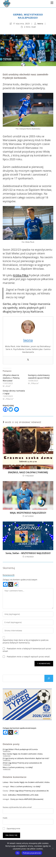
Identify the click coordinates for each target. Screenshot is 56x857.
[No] (52, 848)
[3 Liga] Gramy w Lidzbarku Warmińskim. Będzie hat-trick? (26, 758)
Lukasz (5, 782)
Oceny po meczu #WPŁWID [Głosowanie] (26, 799)
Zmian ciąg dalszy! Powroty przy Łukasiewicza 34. (22, 763)
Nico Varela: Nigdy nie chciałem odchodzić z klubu (23, 754)
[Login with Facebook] (5, 584)
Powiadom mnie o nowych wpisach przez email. (28, 656)
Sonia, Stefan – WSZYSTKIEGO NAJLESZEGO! (28, 553)
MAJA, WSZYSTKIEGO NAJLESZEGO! (28, 512)
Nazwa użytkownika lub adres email (17, 807)
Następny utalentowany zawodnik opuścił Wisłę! (39, 376)
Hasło (5, 818)
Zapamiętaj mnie (13, 828)
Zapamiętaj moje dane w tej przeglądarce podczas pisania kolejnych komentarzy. (26, 641)
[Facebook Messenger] (16, 409)
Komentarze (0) (8, 575)
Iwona (40, 23)
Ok (17, 853)
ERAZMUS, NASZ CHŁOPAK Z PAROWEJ (28, 472)
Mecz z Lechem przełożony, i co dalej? (18, 767)
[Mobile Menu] (52, 2)
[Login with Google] (16, 584)
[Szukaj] (48, 678)
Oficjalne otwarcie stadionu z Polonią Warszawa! (11, 378)
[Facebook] (5, 409)
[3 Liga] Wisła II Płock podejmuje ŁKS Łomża (20, 749)
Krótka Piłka (21, 275)
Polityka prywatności (32, 853)
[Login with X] (10, 584)
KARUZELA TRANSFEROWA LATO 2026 (23, 795)
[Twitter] (28, 359)
